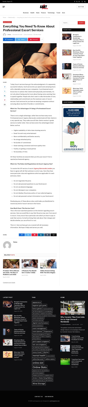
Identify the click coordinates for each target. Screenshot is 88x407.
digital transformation (40, 323)
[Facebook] (4, 87)
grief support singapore (41, 341)
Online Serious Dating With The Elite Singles (47, 271)
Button (81, 6)
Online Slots (40, 367)
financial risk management (39, 334)
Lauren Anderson (66, 324)
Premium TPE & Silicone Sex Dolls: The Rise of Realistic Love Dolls (11, 272)
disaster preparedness (37, 325)
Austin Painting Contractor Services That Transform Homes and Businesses (77, 349)
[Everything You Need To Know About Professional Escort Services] (30, 60)
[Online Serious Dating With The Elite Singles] (48, 263)
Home (37, 12)
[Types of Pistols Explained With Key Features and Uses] (66, 66)
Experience (48, 331)
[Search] (84, 1)
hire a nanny (35, 349)
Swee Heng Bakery (45, 378)
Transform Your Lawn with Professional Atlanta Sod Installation (78, 362)
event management (39, 328)
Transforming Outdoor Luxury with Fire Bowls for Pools (78, 337)
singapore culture (49, 375)
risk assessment (45, 370)
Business (26, 12)
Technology (51, 12)
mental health (39, 355)
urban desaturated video (38, 380)
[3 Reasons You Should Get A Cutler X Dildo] (30, 263)
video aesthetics (48, 380)
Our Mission (49, 396)
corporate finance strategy (49, 315)
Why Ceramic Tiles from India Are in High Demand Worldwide (72, 319)
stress (35, 378)
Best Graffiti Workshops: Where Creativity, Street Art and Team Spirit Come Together (78, 54)
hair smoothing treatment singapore (41, 347)
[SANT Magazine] (44, 6)
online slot (38, 362)
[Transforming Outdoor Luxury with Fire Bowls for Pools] (65, 338)
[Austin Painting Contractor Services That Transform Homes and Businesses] (65, 348)
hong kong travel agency (45, 349)
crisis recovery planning (38, 320)
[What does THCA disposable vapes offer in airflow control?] (66, 90)
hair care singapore (39, 344)
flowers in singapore (45, 336)
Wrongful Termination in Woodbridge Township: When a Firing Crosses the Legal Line (78, 39)
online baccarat (38, 359)
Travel (58, 12)
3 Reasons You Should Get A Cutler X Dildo (29, 271)
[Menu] (4, 7)
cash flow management (38, 311)
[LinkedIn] (4, 95)
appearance (37, 302)
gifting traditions (36, 338)
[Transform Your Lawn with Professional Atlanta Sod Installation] (65, 361)
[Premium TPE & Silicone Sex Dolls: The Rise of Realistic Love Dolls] (11, 263)
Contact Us (39, 396)
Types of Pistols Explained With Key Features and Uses (78, 65)
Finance (43, 12)
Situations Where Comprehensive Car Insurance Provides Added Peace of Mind (78, 78)
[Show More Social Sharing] (42, 39)
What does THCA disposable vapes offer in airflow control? (78, 91)
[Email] (4, 104)
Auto (63, 12)
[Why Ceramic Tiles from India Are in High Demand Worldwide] (72, 308)
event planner (37, 331)
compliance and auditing (46, 313)
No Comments (28, 34)
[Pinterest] (4, 100)
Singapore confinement (38, 375)
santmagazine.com (54, 401)
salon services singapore (38, 373)
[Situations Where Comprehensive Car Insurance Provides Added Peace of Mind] (66, 77)
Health (32, 12)
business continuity (48, 308)
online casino (50, 359)
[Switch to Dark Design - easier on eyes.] (82, 1)
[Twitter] (4, 91)
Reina (9, 34)
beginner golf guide (39, 305)
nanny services (50, 355)
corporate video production (38, 318)
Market (46, 352)
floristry (48, 334)
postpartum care (36, 370)
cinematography (48, 311)
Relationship (7, 22)
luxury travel (37, 352)
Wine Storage (39, 383)
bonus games (37, 309)
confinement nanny (37, 315)
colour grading (36, 313)
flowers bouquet (36, 336)
